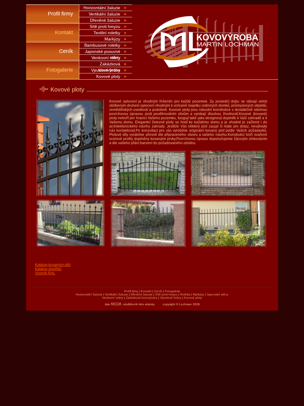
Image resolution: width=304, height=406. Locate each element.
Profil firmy (60, 14)
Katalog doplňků (48, 269)
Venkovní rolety (105, 57)
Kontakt (64, 32)
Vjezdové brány (105, 70)
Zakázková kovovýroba (141, 297)
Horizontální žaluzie (101, 7)
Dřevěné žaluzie (105, 20)
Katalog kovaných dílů (53, 265)
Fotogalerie (59, 70)
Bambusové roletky (102, 45)
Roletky (185, 294)
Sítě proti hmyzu (105, 26)
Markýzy (112, 39)
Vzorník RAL (45, 273)
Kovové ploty (108, 76)
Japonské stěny (217, 294)
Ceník (66, 51)
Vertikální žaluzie (104, 14)
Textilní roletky (107, 32)
